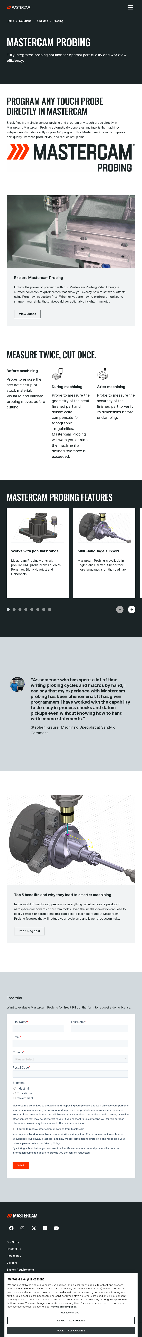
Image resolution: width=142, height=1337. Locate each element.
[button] (131, 609)
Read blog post (29, 931)
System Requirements (21, 1269)
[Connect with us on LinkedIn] (45, 1228)
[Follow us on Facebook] (11, 1228)
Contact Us (14, 1249)
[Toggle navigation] (130, 7)
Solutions (25, 20)
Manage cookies (70, 1312)
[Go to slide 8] (49, 609)
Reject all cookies (71, 1320)
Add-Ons (42, 20)
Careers (12, 1262)
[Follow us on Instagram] (22, 1228)
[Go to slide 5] (31, 609)
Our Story (13, 1242)
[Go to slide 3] (19, 609)
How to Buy (14, 1255)
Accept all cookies (71, 1330)
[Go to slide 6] (37, 609)
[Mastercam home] (19, 7)
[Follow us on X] (33, 1228)
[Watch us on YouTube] (56, 1228)
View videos (27, 314)
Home (10, 20)
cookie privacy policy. (64, 1306)
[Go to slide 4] (25, 609)
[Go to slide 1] (8, 609)
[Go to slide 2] (14, 609)
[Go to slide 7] (43, 609)
